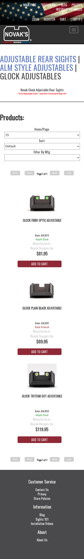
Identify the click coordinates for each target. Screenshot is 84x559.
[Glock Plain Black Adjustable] (42, 291)
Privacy (42, 494)
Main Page (29, 5)
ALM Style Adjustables (36, 67)
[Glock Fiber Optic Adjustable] (42, 203)
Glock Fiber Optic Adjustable (42, 220)
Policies (77, 5)
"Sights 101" (48, 5)
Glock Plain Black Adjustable (42, 308)
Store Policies (42, 498)
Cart (63, 19)
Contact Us (42, 489)
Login (35, 19)
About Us (42, 540)
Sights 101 (42, 519)
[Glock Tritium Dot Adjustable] (42, 379)
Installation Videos (69, 9)
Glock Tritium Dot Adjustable (42, 396)
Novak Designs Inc (42, 248)
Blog (64, 5)
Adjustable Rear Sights (38, 59)
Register (49, 19)
